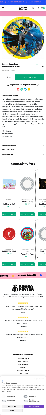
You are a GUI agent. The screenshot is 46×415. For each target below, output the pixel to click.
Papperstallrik (5, 70)
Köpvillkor (23, 367)
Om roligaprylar (7, 154)
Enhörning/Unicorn (9, 202)
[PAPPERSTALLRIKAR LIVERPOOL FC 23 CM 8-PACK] (9, 234)
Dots (32, 199)
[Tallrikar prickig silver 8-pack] (27, 184)
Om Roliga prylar (23, 359)
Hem (15, 14)
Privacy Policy (23, 373)
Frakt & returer (23, 364)
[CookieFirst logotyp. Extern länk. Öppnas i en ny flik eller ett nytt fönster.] (2, 381)
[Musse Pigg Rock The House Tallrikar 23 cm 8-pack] (27, 234)
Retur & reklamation (9, 150)
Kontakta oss (23, 362)
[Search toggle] (38, 8)
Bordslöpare (42, 199)
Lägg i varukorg (30, 77)
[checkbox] (4, 396)
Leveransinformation (9, 145)
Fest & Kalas (21, 14)
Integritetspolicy (23, 370)
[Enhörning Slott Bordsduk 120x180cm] (9, 184)
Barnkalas (29, 14)
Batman (13, 70)
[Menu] (5, 8)
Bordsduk (8, 199)
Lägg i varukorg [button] (9, 214)
